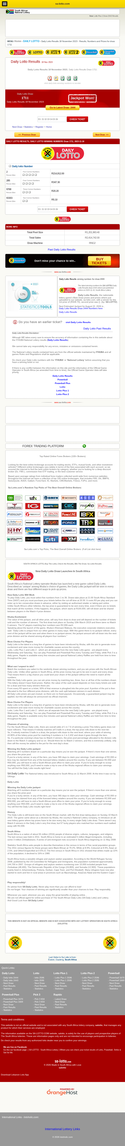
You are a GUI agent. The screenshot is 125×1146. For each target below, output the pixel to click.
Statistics (28, 127)
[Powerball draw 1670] (89, 55)
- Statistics (7, 988)
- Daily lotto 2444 (10, 977)
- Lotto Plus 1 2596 (63, 977)
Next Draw (17, 127)
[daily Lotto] (62, 154)
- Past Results (8, 986)
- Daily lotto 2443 (10, 980)
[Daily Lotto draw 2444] (17, 55)
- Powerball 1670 (116, 977)
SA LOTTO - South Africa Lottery (43, 1050)
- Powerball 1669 (116, 980)
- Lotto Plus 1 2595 (63, 980)
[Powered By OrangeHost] (62, 1095)
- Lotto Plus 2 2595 (90, 980)
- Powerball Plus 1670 (12, 999)
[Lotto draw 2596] (35, 55)
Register (39, 127)
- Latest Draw (60, 999)
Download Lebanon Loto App (15, 1074)
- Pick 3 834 (39, 999)
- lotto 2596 (38, 977)
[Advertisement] (62, 28)
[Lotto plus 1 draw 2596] (53, 55)
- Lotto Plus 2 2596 (90, 977)
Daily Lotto (13, 782)
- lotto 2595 (38, 980)
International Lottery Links (62, 1129)
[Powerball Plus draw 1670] (107, 55)
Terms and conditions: (13, 1019)
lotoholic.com (31, 1117)
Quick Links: (8, 968)
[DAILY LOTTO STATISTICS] (31, 296)
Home (49, 127)
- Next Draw (7, 983)
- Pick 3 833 (39, 1002)
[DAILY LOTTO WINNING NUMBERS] (62, 80)
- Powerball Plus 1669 (12, 1002)
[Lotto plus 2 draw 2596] (71, 55)
